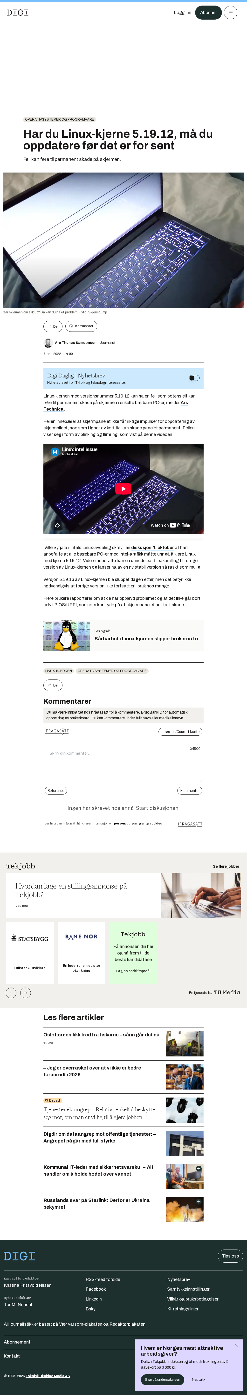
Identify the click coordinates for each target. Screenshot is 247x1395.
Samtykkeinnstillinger (188, 1289)
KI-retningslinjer (183, 1309)
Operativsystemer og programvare (59, 119)
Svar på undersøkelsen (162, 1379)
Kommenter (84, 326)
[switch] (194, 378)
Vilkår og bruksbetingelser (193, 1299)
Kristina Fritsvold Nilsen (27, 1285)
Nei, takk (198, 1379)
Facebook (96, 1289)
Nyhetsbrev (178, 1279)
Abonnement (17, 1342)
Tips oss (230, 1256)
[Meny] (230, 12)
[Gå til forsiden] (17, 12)
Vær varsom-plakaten (80, 1324)
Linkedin (94, 1299)
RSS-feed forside (103, 1279)
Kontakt (12, 1356)
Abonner (208, 12)
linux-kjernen (58, 671)
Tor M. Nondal (18, 1304)
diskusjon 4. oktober (152, 547)
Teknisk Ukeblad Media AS (48, 1376)
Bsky (91, 1309)
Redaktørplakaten (127, 1324)
